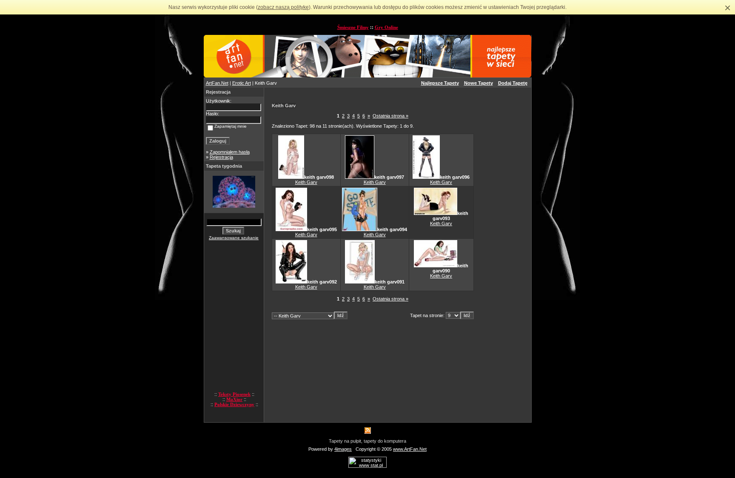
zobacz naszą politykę (283, 7)
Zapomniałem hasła (230, 152)
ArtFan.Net (217, 83)
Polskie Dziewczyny (234, 404)
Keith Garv (306, 182)
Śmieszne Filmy (353, 27)
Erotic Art (241, 83)
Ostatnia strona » (390, 115)
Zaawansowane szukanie (234, 237)
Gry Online (386, 27)
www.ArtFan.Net (410, 449)
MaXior (234, 399)
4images (343, 449)
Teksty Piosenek (234, 394)
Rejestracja (221, 157)
